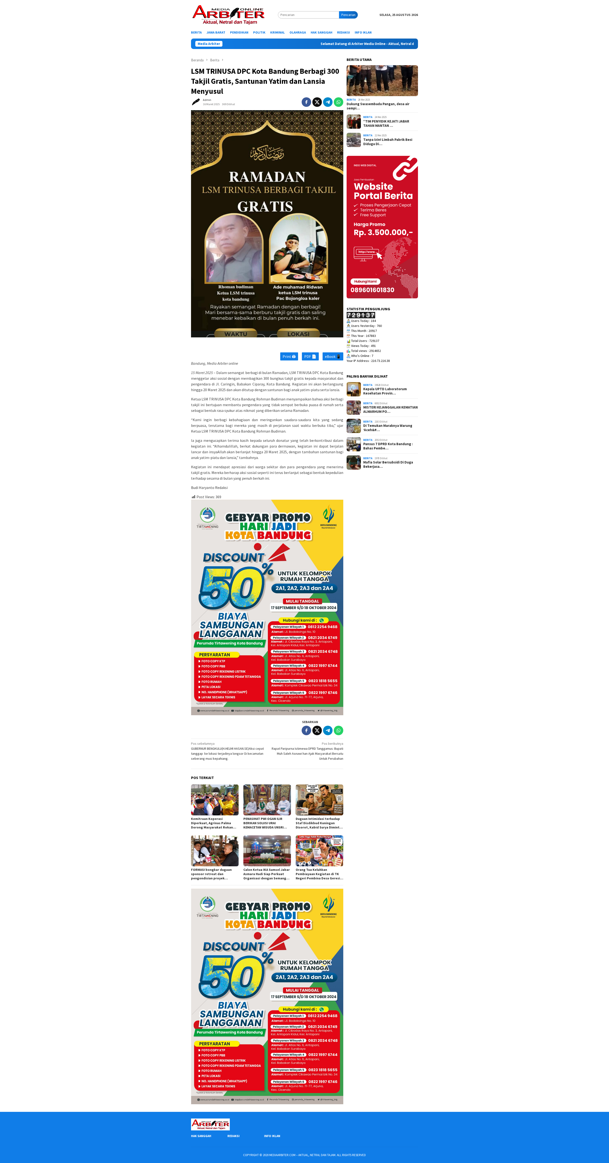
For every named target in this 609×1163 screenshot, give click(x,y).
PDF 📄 (310, 356)
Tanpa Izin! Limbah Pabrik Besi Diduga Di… (387, 142)
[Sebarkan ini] (306, 102)
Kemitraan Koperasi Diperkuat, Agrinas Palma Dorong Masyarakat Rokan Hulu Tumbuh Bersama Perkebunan (212, 823)
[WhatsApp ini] (338, 102)
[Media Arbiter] (228, 14)
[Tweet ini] (317, 102)
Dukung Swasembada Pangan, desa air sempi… (378, 106)
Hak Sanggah (201, 1136)
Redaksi (233, 1136)
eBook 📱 (333, 356)
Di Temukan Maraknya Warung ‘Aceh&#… (387, 428)
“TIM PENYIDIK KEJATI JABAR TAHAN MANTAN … (386, 123)
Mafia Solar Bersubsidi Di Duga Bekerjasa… (388, 464)
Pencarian (348, 15)
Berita (351, 99)
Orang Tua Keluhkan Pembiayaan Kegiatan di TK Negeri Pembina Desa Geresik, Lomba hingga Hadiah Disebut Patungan (319, 873)
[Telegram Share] (328, 102)
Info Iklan (272, 1136)
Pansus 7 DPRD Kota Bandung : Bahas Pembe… (388, 446)
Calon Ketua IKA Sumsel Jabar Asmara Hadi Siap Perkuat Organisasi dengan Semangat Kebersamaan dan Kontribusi (266, 873)
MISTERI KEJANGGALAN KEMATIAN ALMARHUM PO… (390, 409)
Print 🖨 (289, 356)
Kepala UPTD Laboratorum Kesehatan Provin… (385, 391)
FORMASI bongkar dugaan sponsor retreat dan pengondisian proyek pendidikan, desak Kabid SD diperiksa (213, 873)
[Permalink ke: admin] (196, 102)
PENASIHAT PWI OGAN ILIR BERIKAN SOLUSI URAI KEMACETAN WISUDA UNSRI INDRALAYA (263, 823)
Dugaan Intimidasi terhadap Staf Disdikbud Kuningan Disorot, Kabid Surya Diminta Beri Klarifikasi (318, 823)
